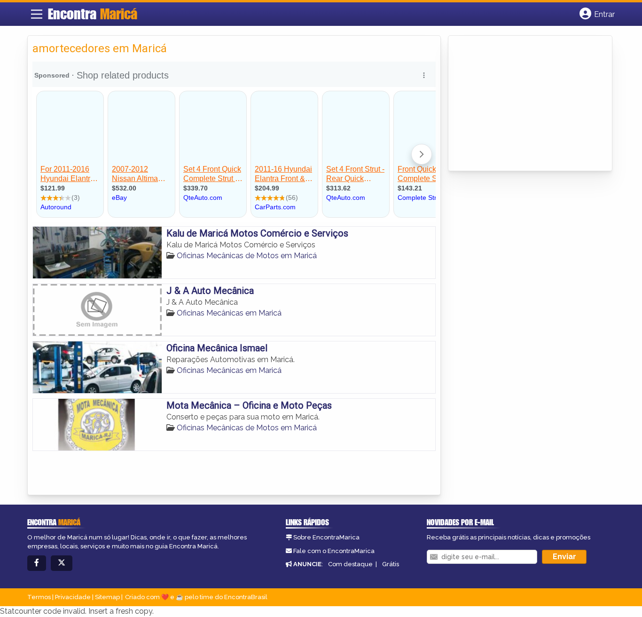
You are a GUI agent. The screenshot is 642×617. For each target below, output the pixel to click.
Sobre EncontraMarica (326, 537)
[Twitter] (61, 563)
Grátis (390, 564)
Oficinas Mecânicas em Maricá (229, 312)
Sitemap (107, 597)
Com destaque (350, 564)
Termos (39, 597)
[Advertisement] (523, 104)
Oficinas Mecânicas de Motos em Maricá (247, 255)
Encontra (92, 13)
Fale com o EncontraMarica (334, 550)
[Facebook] (36, 563)
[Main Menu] (36, 14)
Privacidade (73, 597)
